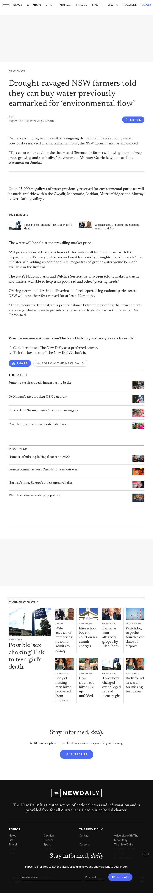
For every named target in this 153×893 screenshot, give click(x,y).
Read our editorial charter (104, 810)
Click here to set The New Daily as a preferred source (55, 348)
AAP (11, 117)
